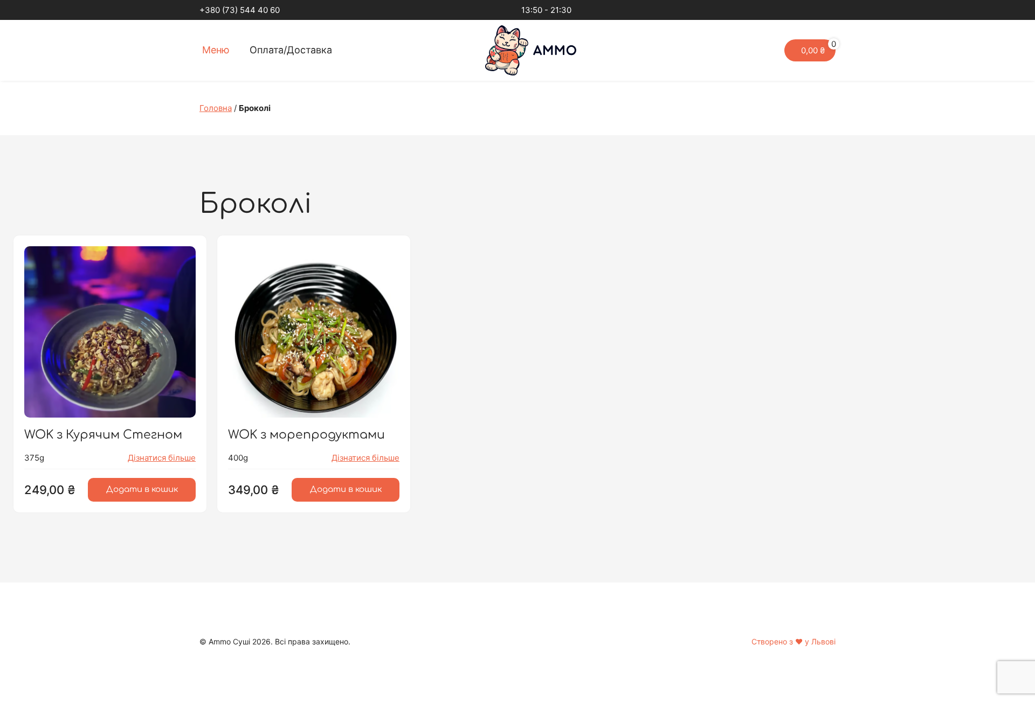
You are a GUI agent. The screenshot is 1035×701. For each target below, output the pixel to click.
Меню (216, 49)
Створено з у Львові (793, 641)
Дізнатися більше (162, 458)
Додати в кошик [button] (142, 489)
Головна (215, 108)
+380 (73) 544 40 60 (239, 10)
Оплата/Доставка (291, 49)
